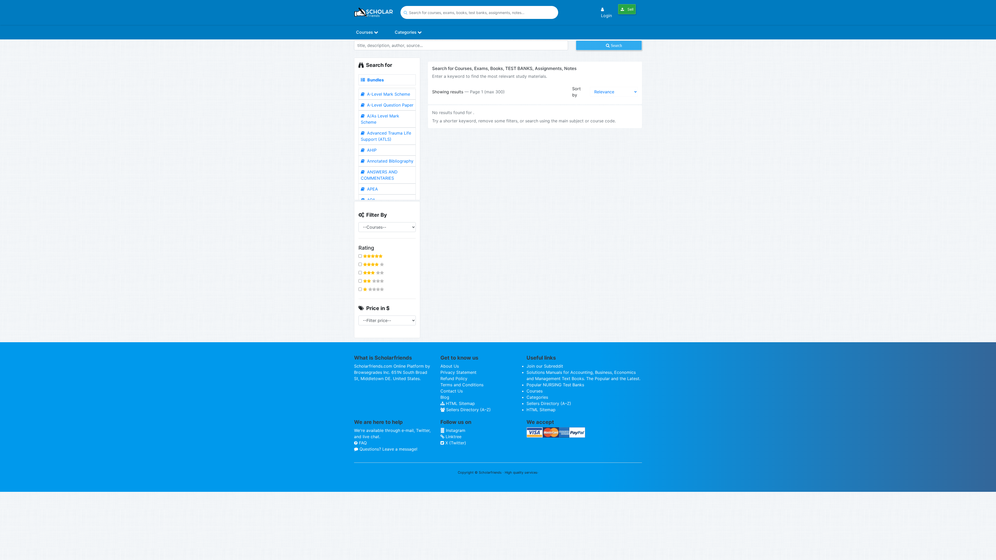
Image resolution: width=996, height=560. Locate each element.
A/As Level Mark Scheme (380, 119)
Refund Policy (453, 378)
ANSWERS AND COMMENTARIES (379, 175)
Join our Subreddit (545, 366)
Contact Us (451, 391)
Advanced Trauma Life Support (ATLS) (386, 136)
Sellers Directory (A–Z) (468, 409)
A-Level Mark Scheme (388, 94)
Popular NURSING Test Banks (555, 384)
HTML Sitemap (460, 403)
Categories (406, 32)
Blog (444, 397)
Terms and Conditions (461, 384)
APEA (372, 189)
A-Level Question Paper (389, 105)
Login (606, 15)
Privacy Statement (458, 372)
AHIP (371, 150)
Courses (365, 32)
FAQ (362, 442)
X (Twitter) (455, 442)
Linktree (452, 436)
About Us (449, 366)
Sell (629, 9)
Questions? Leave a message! (387, 449)
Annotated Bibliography (389, 161)
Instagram (455, 430)
